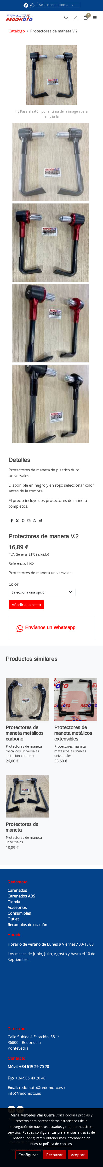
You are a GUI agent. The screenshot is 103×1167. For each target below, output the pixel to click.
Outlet (13, 919)
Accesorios (17, 907)
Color (13, 584)
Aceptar (78, 1154)
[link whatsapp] (32, 5)
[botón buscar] (66, 17)
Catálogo (17, 31)
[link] (19, 17)
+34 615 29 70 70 (34, 1066)
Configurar (28, 1154)
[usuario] (75, 17)
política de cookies (57, 1143)
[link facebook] (25, 5)
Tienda (14, 901)
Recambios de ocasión (27, 924)
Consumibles (19, 913)
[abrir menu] (95, 17)
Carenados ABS (21, 896)
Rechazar (54, 1154)
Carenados (17, 890)
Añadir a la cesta (26, 604)
